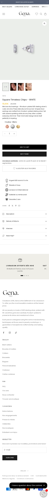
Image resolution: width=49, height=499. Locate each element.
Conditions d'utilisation (25, 479)
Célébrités (6, 424)
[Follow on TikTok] (16, 332)
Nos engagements (9, 415)
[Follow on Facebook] (3, 332)
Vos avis (5, 390)
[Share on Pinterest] (16, 206)
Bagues (5, 361)
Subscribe (10, 458)
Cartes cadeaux (8, 374)
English (23, 471)
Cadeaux (6, 370)
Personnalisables (9, 366)
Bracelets (6, 357)
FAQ (3, 386)
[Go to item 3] (21, 87)
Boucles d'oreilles (9, 349)
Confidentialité (41, 476)
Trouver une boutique (10, 399)
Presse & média (8, 419)
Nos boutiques (8, 428)
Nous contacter (8, 395)
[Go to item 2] (13, 87)
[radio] (7, 127)
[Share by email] (19, 206)
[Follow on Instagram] (10, 332)
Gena (4, 96)
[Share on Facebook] (9, 206)
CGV (32, 476)
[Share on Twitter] (12, 206)
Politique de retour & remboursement (15, 476)
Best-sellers (7, 345)
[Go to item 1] (5, 87)
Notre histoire (7, 411)
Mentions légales (8, 479)
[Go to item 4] (28, 87)
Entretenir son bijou (9, 432)
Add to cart (24, 147)
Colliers (5, 353)
